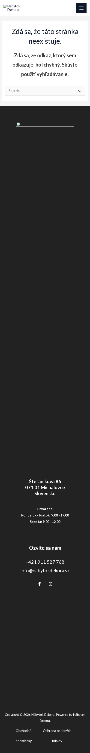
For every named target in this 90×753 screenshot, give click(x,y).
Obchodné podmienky (24, 736)
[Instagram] (50, 584)
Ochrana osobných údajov (57, 736)
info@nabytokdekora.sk (45, 570)
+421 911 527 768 (45, 562)
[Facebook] (39, 584)
